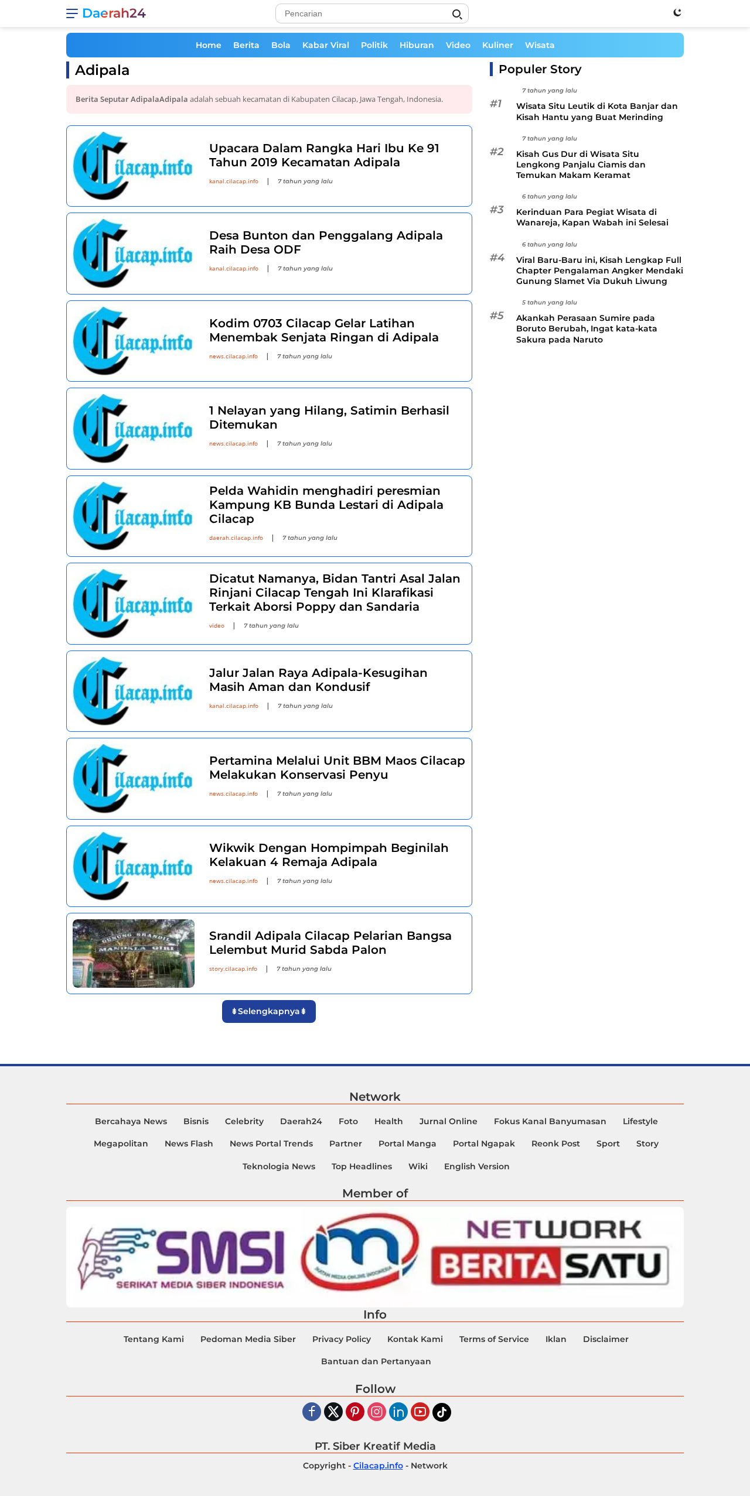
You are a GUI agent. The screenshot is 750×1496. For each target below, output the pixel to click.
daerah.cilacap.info (236, 537)
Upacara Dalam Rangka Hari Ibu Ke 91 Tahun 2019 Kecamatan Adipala (324, 155)
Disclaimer (606, 1339)
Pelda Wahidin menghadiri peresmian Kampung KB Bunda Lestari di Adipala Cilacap (326, 505)
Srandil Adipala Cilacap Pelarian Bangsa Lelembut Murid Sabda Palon (330, 943)
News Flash (189, 1143)
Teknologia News (279, 1166)
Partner (345, 1143)
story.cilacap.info (233, 968)
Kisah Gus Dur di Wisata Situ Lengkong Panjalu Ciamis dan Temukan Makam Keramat (581, 164)
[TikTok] (441, 1412)
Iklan (556, 1339)
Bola (281, 45)
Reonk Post (555, 1143)
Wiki (418, 1166)
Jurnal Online (449, 1121)
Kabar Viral (325, 45)
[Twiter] (333, 1412)
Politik (374, 45)
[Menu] (74, 13)
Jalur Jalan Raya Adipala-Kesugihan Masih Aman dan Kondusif (318, 680)
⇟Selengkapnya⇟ (269, 1011)
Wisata (540, 45)
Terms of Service (494, 1339)
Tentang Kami (154, 1339)
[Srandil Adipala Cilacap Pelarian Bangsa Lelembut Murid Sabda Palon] (134, 953)
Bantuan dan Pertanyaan (376, 1361)
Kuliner (497, 45)
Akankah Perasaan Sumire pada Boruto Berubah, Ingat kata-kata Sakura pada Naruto (586, 328)
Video (458, 45)
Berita (246, 45)
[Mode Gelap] (677, 12)
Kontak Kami (415, 1339)
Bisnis (196, 1121)
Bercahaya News (131, 1121)
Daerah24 (114, 13)
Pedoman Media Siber (248, 1339)
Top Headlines (362, 1166)
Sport (608, 1143)
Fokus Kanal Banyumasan (550, 1121)
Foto (348, 1121)
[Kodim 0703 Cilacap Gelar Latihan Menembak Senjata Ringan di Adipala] (134, 341)
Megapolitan (121, 1143)
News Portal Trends (271, 1143)
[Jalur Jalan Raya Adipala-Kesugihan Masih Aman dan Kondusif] (134, 691)
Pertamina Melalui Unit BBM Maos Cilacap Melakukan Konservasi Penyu (337, 768)
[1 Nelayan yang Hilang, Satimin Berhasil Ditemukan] (134, 428)
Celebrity (244, 1121)
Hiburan (417, 45)
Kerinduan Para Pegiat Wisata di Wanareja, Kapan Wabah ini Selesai (592, 217)
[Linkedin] (398, 1412)
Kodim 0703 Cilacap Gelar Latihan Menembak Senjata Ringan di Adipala (324, 330)
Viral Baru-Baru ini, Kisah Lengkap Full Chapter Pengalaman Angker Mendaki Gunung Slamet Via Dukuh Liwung (599, 270)
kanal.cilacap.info (233, 181)
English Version (477, 1166)
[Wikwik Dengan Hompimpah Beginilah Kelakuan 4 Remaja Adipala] (134, 866)
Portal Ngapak (484, 1143)
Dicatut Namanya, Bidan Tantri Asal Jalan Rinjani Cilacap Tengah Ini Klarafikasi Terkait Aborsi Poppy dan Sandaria (335, 592)
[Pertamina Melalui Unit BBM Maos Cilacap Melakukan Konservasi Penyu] (134, 778)
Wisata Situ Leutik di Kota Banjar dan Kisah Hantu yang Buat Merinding (597, 111)
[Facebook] (311, 1412)
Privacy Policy (341, 1339)
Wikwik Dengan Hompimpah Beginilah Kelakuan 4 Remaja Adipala (329, 855)
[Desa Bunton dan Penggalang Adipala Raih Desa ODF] (134, 253)
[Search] (457, 15)
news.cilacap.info (233, 356)
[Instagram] (376, 1412)
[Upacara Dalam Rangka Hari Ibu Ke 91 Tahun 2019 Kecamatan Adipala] (134, 166)
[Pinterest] (355, 1412)
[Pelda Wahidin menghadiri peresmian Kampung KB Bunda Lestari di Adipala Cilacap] (134, 516)
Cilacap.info (378, 1465)
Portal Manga (408, 1143)
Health (388, 1121)
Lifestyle (640, 1121)
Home (208, 45)
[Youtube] (420, 1412)
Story (647, 1143)
